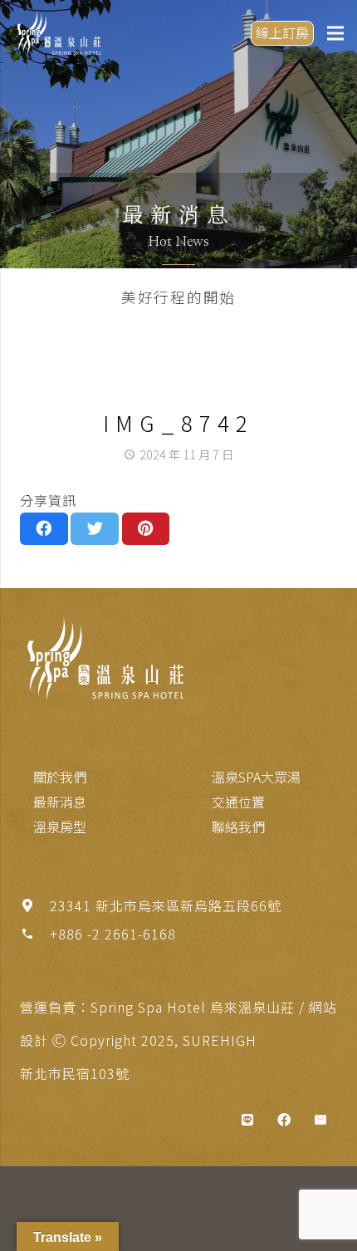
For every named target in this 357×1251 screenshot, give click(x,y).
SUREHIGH (220, 1040)
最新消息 (59, 802)
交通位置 (238, 802)
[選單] (335, 33)
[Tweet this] (95, 528)
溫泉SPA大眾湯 (256, 777)
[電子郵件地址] (320, 1119)
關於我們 (59, 777)
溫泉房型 (59, 826)
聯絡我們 (238, 826)
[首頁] (103, 658)
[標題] (247, 1119)
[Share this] (44, 528)
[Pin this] (146, 528)
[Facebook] (284, 1119)
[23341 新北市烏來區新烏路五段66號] (35, 905)
